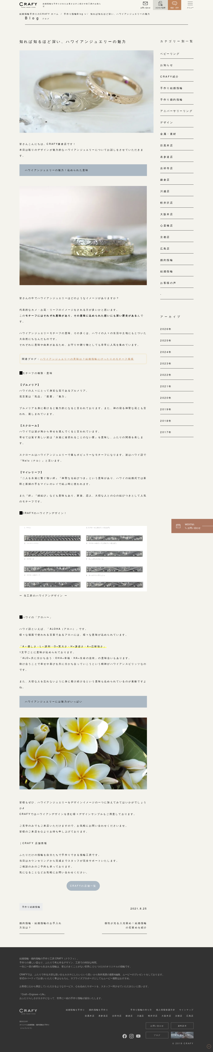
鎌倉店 (165, 179)
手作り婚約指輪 (171, 99)
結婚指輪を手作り (75, 1009)
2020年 (166, 397)
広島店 (165, 248)
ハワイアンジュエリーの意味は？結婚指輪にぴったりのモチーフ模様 (87, 358)
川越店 (165, 191)
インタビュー (182, 1035)
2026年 (166, 329)
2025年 (166, 340)
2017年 (166, 432)
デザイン (166, 122)
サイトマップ (186, 1009)
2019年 (166, 409)
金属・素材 (168, 133)
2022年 (166, 374)
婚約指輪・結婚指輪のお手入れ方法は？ (40, 925)
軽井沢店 (166, 202)
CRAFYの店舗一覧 (83, 885)
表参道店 (166, 156)
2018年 (166, 420)
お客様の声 (168, 282)
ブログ (157, 1035)
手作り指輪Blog (73, 13)
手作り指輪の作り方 (141, 1009)
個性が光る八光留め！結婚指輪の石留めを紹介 (126, 925)
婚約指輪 (166, 260)
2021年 (166, 386)
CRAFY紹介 (169, 76)
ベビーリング (170, 53)
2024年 (166, 352)
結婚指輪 (166, 271)
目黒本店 (166, 145)
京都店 (165, 237)
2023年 (166, 363)
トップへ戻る (209, 1046)
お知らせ (166, 65)
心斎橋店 (166, 225)
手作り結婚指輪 (31, 906)
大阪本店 (166, 214)
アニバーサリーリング (176, 110)
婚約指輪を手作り (98, 1009)
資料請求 (182, 1025)
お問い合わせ (157, 1025)
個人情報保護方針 (165, 1009)
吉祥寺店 (166, 168)
